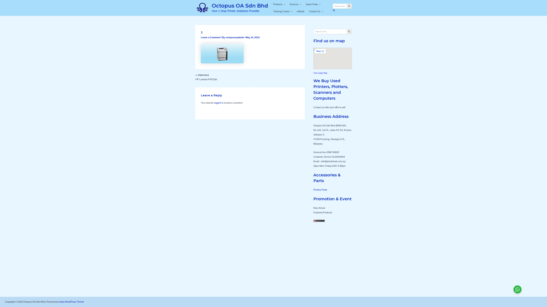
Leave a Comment (210, 37)
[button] (283, 4)
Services (294, 4)
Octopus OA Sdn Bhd (240, 6)
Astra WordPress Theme (71, 302)
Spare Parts (312, 4)
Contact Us (314, 11)
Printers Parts (320, 190)
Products (277, 4)
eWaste (300, 11)
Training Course (281, 11)
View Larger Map (320, 73)
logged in (218, 103)
